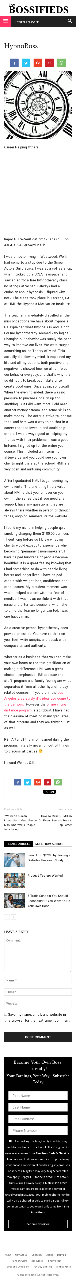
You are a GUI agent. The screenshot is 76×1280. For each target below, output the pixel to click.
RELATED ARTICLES (18, 844)
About (8, 1255)
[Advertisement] (38, 194)
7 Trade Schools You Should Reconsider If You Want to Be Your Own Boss (48, 901)
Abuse (49, 1255)
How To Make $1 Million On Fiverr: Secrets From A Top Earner (55, 820)
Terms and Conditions (17, 1266)
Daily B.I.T (62, 1255)
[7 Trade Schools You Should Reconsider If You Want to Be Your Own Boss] (14, 900)
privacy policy (34, 1183)
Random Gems (19, 1260)
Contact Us (21, 1255)
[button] (70, 21)
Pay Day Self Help (43, 1266)
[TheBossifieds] (38, 8)
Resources (37, 1260)
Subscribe (36, 1255)
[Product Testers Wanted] (14, 880)
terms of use (16, 1183)
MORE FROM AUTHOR (48, 844)
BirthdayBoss (63, 1266)
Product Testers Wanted (45, 875)
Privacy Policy (54, 1260)
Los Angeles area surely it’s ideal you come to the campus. (37, 698)
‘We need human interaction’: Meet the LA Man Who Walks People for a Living (20, 822)
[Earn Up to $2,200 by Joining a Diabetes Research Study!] (14, 860)
